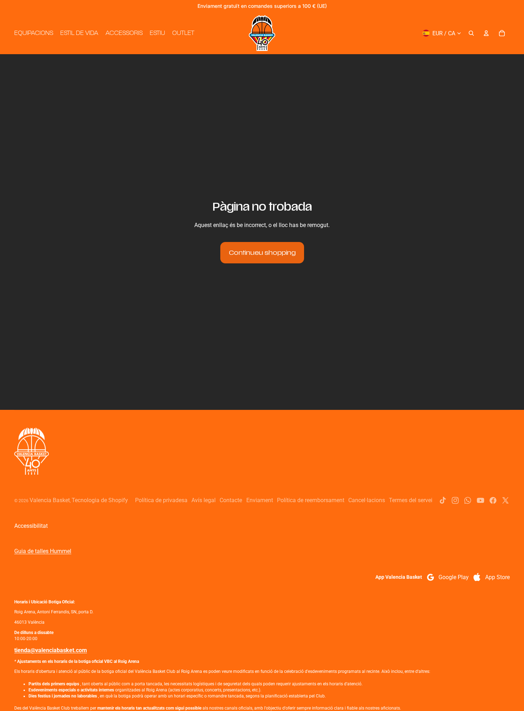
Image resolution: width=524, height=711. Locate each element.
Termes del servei (410, 500)
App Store (497, 577)
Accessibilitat (31, 525)
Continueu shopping (262, 253)
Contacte (231, 500)
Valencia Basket (50, 500)
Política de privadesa (161, 500)
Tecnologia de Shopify (100, 500)
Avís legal (203, 500)
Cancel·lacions (366, 500)
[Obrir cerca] (471, 33)
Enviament (259, 500)
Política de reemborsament (310, 500)
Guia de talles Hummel (42, 551)
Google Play (453, 577)
